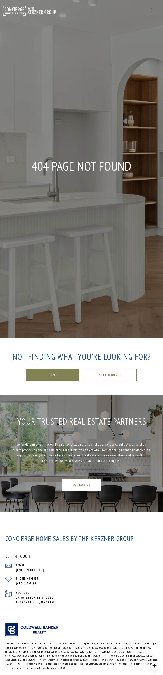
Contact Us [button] (82, 485)
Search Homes (110, 375)
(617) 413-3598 (26, 583)
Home (53, 375)
